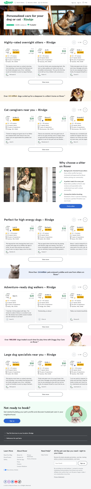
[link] (45, 82)
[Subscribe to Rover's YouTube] (16, 481)
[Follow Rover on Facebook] (5, 481)
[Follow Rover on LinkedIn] (12, 481)
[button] (43, 2)
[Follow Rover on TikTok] (19, 481)
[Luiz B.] (19, 239)
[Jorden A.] (19, 129)
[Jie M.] (51, 62)
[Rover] (8, 2)
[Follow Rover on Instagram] (8, 481)
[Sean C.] (19, 306)
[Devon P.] (51, 129)
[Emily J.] (51, 374)
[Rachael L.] (19, 62)
